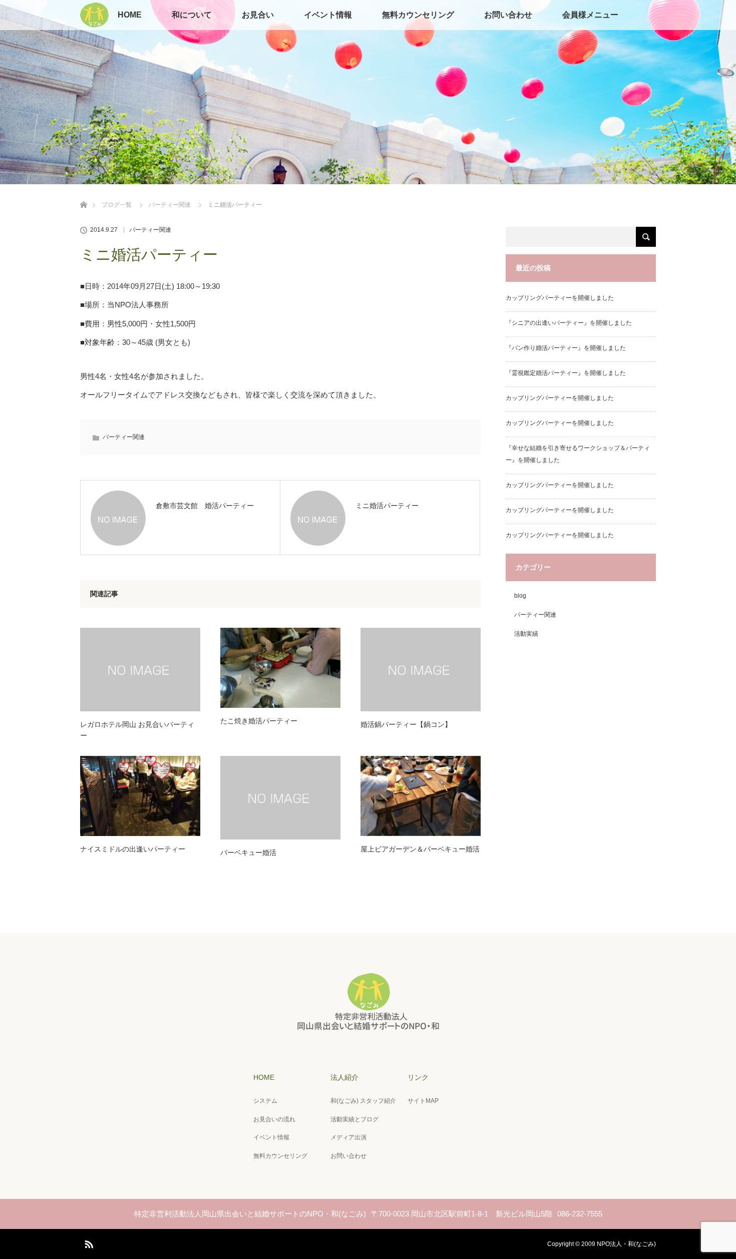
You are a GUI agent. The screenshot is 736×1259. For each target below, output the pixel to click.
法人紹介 (344, 1077)
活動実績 (526, 633)
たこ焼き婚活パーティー (258, 721)
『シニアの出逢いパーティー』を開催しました (569, 322)
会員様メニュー (590, 15)
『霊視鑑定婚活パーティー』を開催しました (566, 372)
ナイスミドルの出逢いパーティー (132, 849)
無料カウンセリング (418, 15)
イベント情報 (328, 15)
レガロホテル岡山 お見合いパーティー (137, 729)
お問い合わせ (508, 15)
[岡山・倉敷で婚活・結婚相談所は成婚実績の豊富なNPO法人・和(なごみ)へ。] (368, 1027)
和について (192, 15)
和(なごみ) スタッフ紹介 (363, 1100)
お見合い (258, 15)
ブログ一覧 (117, 204)
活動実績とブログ (354, 1119)
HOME (130, 15)
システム (265, 1100)
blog (520, 595)
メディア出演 (348, 1137)
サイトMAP (423, 1100)
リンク (418, 1077)
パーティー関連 (170, 204)
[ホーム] (83, 193)
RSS (87, 1242)
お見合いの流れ (274, 1119)
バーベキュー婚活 (248, 853)
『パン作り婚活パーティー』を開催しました (566, 347)
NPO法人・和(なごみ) (626, 1243)
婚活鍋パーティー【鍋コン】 (406, 724)
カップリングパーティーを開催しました (560, 297)
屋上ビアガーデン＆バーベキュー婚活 (420, 849)
